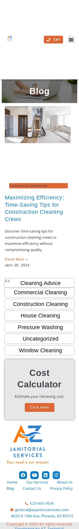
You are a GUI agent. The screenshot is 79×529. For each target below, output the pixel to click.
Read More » (16, 259)
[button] (71, 39)
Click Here (39, 407)
